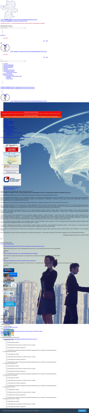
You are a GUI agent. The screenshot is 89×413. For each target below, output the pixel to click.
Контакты (3, 35)
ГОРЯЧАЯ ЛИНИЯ (5, 87)
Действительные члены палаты (10, 187)
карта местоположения (6, 321)
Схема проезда (9, 78)
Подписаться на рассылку (28, 87)
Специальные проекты (8, 71)
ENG (47, 40)
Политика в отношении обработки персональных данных (14, 331)
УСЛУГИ (5, 63)
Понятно (82, 410)
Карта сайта (39, 331)
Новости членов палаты (9, 188)
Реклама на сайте (32, 331)
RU (44, 40)
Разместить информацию (16, 87)
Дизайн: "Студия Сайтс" (6, 333)
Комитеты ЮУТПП (8, 67)
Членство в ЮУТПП (8, 66)
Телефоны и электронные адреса (14, 76)
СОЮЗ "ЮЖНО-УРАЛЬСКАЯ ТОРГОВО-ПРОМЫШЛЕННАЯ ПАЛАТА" (19, 19)
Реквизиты (8, 77)
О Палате (5, 68)
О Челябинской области (9, 69)
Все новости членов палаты (7, 243)
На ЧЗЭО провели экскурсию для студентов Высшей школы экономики (20, 253)
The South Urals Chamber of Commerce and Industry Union (14, 21)
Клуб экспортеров (7, 73)
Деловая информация (8, 64)
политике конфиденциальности (46, 410)
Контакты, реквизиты (8, 74)
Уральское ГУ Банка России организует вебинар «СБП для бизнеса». (19, 260)
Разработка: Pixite (5, 332)
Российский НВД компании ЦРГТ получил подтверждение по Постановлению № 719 (23, 246)
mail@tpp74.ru (6, 328)
